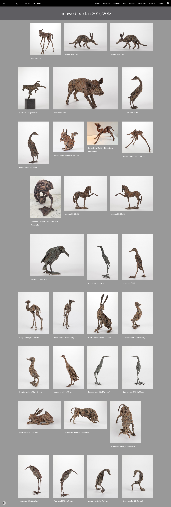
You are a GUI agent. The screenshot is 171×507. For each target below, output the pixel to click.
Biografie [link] (116, 3)
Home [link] (97, 3)
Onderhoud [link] (142, 3)
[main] (85, 13)
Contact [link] (161, 3)
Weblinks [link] (152, 3)
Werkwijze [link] (106, 3)
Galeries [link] (132, 3)
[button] (168, 3)
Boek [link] (124, 3)
